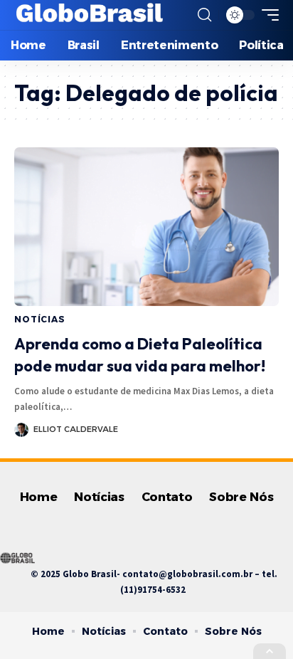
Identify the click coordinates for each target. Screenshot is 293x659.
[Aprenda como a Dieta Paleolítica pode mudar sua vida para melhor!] (146, 226)
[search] (204, 15)
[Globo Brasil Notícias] (90, 15)
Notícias (39, 319)
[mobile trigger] (267, 15)
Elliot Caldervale (75, 429)
